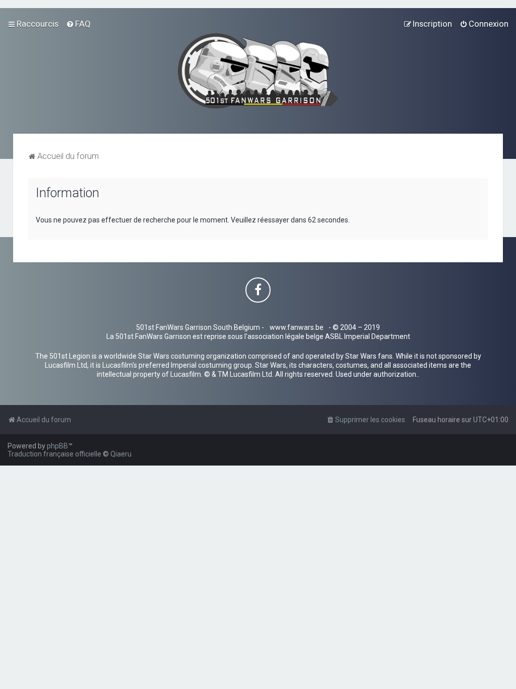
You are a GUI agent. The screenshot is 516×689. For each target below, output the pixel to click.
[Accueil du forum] (258, 70)
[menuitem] (78, 24)
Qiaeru (121, 454)
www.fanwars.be (297, 327)
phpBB (57, 446)
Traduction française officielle (54, 454)
